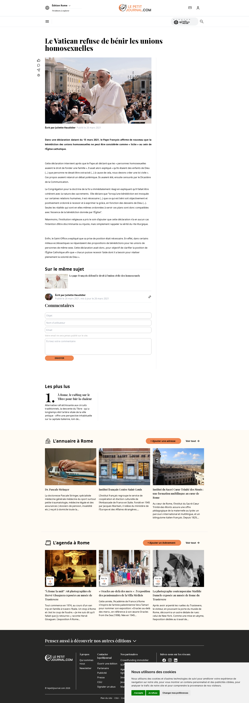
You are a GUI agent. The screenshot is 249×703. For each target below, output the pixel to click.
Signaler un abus (106, 686)
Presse (101, 677)
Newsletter (86, 668)
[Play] (194, 21)
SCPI (122, 664)
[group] (194, 20)
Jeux (122, 682)
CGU (99, 682)
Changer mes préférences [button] (175, 693)
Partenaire (103, 668)
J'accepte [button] (138, 693)
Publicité (102, 672)
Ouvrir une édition (107, 663)
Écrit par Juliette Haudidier (60, 127)
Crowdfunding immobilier (134, 660)
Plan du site (107, 698)
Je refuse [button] (152, 693)
